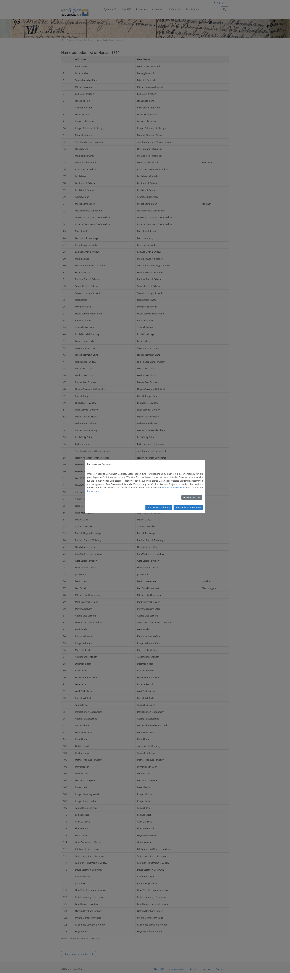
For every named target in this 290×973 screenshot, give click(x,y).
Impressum (93, 490)
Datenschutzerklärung (173, 487)
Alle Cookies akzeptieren (188, 507)
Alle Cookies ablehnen (158, 507)
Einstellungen (189, 497)
